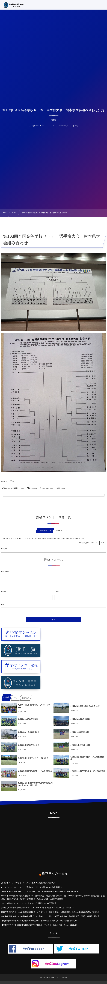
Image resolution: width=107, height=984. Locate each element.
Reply (103, 543)
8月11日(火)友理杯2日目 (79, 732)
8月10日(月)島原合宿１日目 (28, 745)
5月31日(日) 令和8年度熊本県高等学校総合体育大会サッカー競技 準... (35, 784)
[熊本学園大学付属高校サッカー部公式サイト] (13, 5)
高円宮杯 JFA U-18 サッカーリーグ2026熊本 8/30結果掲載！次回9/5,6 (28, 883)
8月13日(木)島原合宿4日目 (28, 719)
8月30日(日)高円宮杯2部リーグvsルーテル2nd (34, 706)
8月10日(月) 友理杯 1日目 (80, 745)
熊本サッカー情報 (55, 873)
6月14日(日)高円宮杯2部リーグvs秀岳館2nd (35, 771)
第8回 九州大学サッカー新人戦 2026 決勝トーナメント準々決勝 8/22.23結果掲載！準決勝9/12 (37, 908)
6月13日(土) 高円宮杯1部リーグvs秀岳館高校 (87, 771)
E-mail (57, 592)
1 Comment (33, 488)
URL (3, 605)
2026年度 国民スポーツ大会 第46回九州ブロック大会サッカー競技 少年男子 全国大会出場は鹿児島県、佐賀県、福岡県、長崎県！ (51, 916)
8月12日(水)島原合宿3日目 (80, 719)
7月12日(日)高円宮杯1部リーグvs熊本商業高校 (87, 758)
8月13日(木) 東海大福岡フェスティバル (85, 706)
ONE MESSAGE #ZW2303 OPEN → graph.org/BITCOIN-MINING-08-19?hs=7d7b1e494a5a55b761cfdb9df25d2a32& (43, 538)
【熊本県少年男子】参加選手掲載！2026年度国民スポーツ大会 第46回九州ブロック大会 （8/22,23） (39, 925)
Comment (5, 571)
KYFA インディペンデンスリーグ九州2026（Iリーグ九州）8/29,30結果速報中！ (31, 887)
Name (3, 592)
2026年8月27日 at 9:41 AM (88, 543)
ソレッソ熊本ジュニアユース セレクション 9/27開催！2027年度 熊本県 (28, 903)
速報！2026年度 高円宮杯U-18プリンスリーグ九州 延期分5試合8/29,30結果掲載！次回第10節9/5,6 (39, 891)
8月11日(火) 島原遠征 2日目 (28, 732)
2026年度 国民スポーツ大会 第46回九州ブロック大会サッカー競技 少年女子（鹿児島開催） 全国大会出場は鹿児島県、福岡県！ (50, 912)
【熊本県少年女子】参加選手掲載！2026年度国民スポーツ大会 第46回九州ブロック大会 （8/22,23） (39, 921)
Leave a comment (47, 488)
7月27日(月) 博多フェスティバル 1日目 (33, 758)
